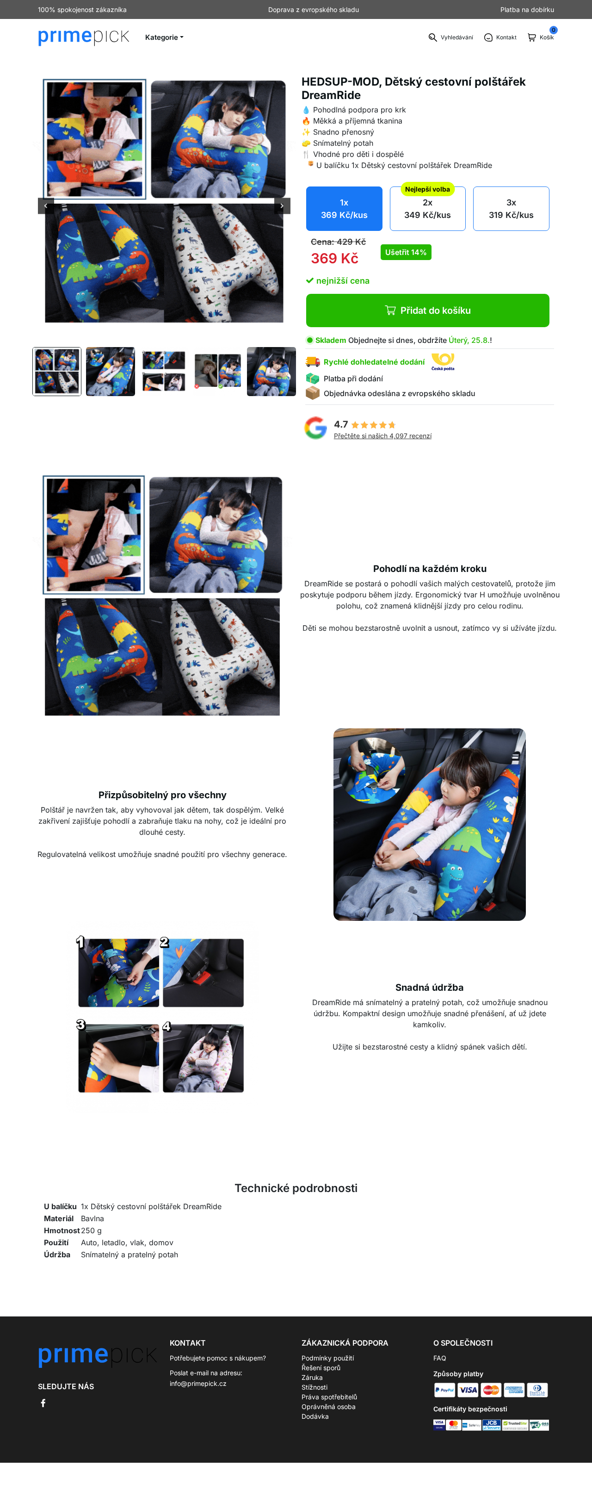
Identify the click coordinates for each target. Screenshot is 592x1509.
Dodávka (315, 1416)
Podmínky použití (328, 1358)
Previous (46, 207)
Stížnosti (314, 1387)
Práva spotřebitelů (329, 1397)
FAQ (439, 1358)
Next (282, 207)
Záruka (312, 1377)
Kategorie (161, 37)
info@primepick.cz (198, 1383)
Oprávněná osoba (329, 1406)
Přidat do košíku (436, 310)
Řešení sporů (321, 1368)
